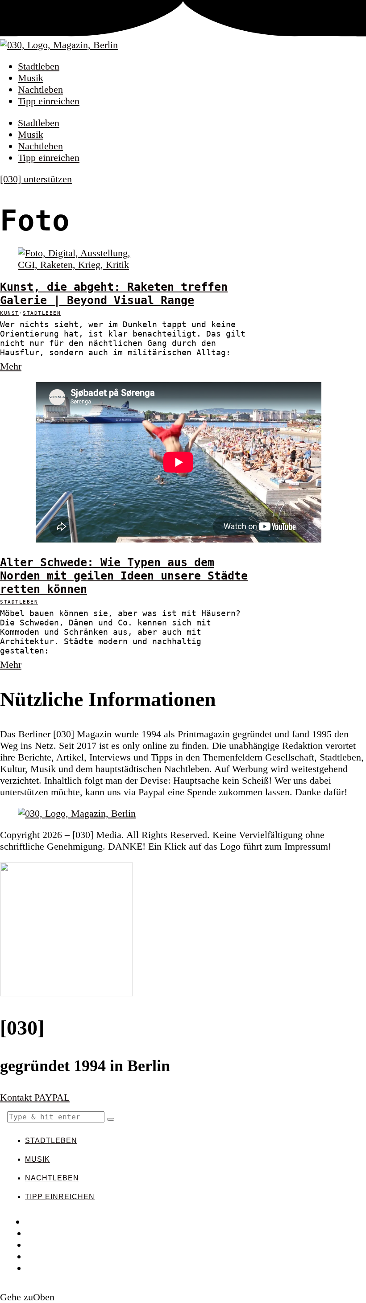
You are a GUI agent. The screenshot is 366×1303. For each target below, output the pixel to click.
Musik (30, 77)
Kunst (9, 313)
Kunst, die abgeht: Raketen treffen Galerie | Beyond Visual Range (114, 293)
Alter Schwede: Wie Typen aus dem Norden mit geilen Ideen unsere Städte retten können (124, 575)
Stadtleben (38, 66)
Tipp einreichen (48, 101)
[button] (110, 1119)
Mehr (10, 366)
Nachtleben (40, 89)
